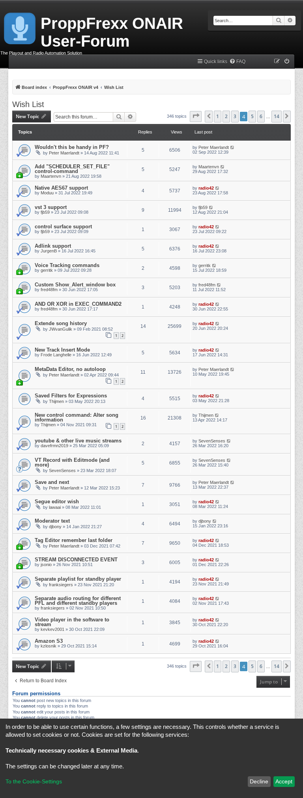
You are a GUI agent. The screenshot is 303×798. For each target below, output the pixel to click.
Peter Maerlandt (64, 153)
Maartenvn (51, 176)
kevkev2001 (52, 629)
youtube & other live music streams (78, 441)
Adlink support (53, 246)
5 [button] (252, 116)
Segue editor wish (57, 501)
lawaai (55, 507)
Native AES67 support (61, 188)
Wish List (28, 104)
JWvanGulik (60, 329)
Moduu (47, 192)
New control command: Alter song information (76, 417)
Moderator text (52, 521)
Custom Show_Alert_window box (75, 285)
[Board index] (20, 27)
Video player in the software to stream (72, 622)
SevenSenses (211, 441)
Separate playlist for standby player (78, 579)
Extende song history (61, 323)
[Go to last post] (232, 147)
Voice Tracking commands (67, 265)
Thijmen (56, 401)
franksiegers (61, 584)
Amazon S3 (49, 641)
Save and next (52, 482)
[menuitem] (237, 61)
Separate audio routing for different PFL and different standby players (78, 600)
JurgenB (49, 250)
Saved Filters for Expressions (71, 396)
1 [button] (217, 116)
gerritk (47, 270)
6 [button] (261, 116)
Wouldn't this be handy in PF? (72, 147)
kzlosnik (48, 646)
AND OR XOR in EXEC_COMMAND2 (78, 304)
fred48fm (49, 289)
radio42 (206, 188)
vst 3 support (51, 207)
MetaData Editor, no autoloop (70, 369)
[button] (196, 116)
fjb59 (45, 212)
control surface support (63, 227)
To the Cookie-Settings (34, 781)
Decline (259, 781)
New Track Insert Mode (62, 350)
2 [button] (226, 116)
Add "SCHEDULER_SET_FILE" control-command (72, 169)
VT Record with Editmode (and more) (72, 462)
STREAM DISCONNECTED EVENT (76, 560)
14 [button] (276, 116)
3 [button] (235, 116)
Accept (283, 781)
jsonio (46, 564)
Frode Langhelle (56, 354)
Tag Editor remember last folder (73, 540)
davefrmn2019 (54, 445)
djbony (55, 526)
